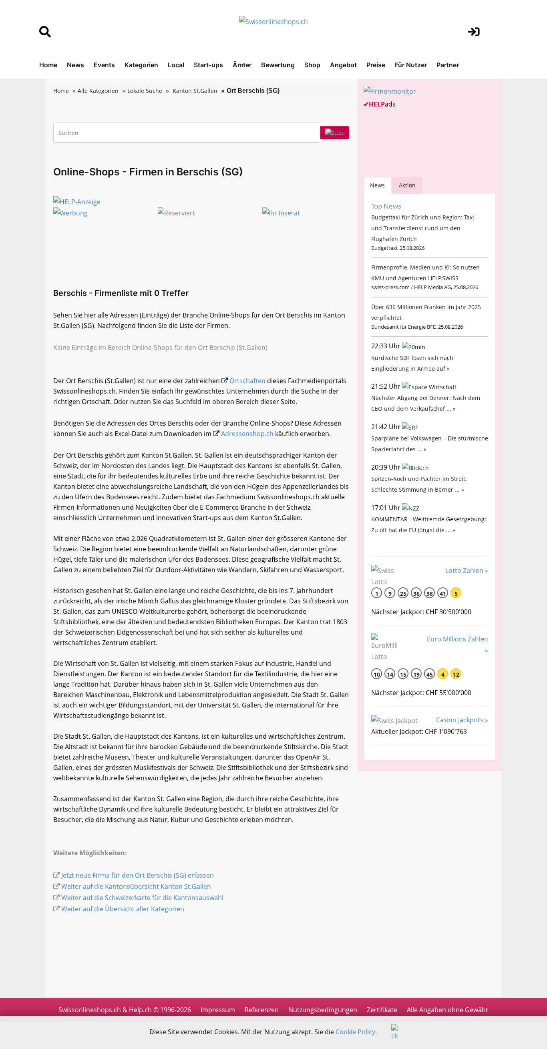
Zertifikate (382, 1009)
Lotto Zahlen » (466, 570)
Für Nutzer (411, 65)
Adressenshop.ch (247, 433)
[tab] (377, 185)
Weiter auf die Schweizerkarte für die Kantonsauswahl (142, 897)
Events (104, 65)
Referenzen (262, 1009)
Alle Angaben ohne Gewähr (448, 1009)
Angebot (343, 65)
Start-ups (208, 65)
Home (48, 65)
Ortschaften (247, 380)
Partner (447, 65)
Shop (312, 65)
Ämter (242, 65)
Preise (375, 65)
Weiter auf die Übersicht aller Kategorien (122, 908)
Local (176, 65)
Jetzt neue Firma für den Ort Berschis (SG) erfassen (137, 875)
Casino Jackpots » (462, 719)
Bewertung (278, 65)
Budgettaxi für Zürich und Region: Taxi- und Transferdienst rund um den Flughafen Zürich (423, 228)
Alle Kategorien (98, 90)
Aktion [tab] (407, 185)
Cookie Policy (355, 1031)
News (75, 65)
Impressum (218, 1009)
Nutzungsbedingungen (322, 1009)
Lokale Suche (144, 90)
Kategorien (141, 65)
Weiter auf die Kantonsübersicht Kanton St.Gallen (136, 886)
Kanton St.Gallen (195, 90)
